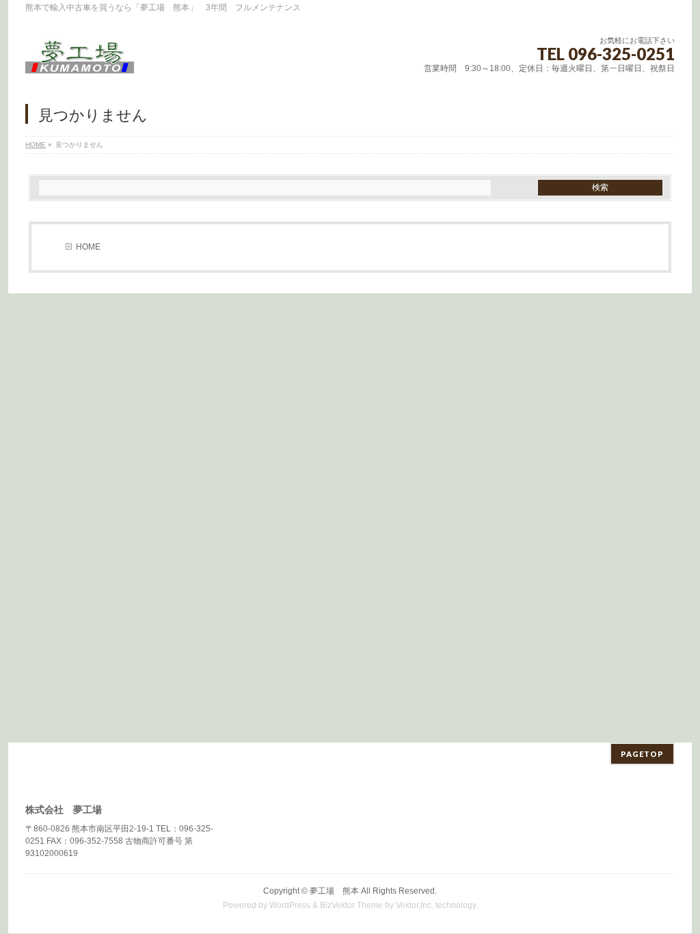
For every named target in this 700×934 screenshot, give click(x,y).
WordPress (289, 905)
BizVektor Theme (351, 905)
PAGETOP (642, 753)
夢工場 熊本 (334, 891)
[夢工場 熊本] (79, 61)
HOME (35, 144)
